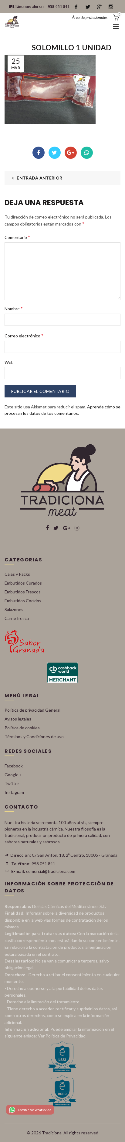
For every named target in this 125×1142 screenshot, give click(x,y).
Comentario (17, 237)
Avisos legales (18, 718)
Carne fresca (17, 618)
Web (9, 362)
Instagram (14, 792)
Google (71, 153)
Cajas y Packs (17, 574)
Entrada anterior (39, 177)
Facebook (38, 153)
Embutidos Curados (23, 582)
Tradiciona (52, 1132)
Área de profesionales (89, 17)
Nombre (14, 308)
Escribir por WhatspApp (34, 1110)
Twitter (55, 153)
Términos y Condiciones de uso (34, 736)
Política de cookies (22, 727)
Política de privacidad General (32, 710)
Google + (13, 774)
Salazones (14, 609)
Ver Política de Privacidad (62, 1035)
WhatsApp (87, 153)
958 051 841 (59, 6)
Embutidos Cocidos (23, 600)
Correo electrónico (24, 335)
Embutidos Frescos (23, 591)
